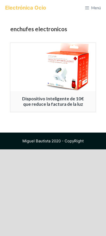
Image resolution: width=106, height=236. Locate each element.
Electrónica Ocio (25, 8)
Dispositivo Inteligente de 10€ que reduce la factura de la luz (53, 101)
